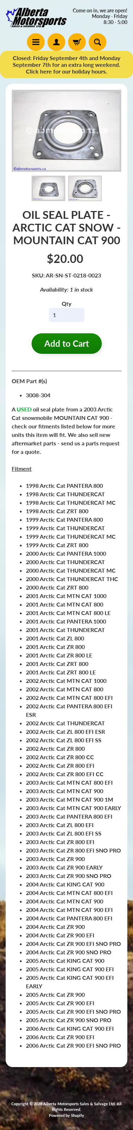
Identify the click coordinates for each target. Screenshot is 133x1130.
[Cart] (77, 42)
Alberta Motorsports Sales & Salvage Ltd (79, 1103)
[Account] (56, 42)
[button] (48, 188)
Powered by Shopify (66, 1115)
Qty (66, 303)
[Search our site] (97, 42)
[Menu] (36, 42)
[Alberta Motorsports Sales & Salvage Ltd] (36, 17)
